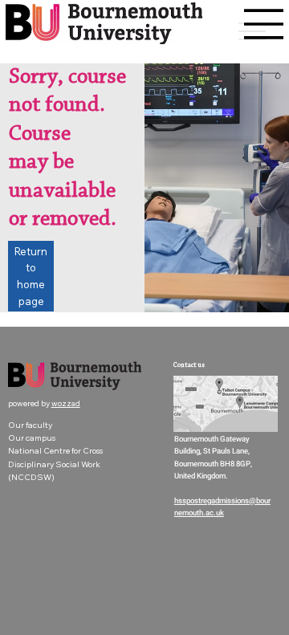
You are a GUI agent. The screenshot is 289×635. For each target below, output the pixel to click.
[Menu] (264, 24)
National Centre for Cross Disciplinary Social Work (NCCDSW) (55, 464)
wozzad (65, 403)
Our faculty (30, 425)
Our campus (31, 438)
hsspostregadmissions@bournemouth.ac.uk (222, 507)
